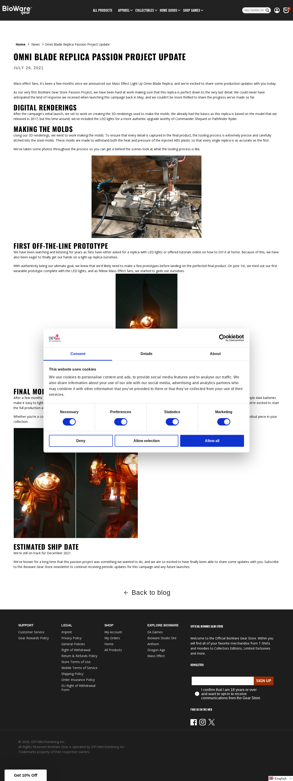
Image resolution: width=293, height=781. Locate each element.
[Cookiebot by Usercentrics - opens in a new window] (224, 338)
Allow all (212, 440)
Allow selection (146, 440)
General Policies (73, 644)
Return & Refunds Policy (79, 656)
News (35, 44)
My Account (113, 632)
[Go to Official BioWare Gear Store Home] (34, 10)
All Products (113, 650)
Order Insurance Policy (78, 679)
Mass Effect (156, 656)
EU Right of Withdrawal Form (78, 687)
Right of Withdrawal (75, 650)
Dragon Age (156, 650)
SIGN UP (263, 681)
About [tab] (215, 354)
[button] (124, 10)
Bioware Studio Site (161, 638)
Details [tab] (146, 354)
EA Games (155, 632)
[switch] (120, 421)
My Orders (112, 638)
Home (20, 44)
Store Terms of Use (76, 662)
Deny (80, 440)
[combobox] (253, 10)
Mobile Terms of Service (79, 668)
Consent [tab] (78, 354)
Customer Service (31, 632)
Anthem (153, 644)
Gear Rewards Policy (33, 638)
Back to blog (151, 592)
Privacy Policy (71, 638)
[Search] (267, 10)
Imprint (66, 632)
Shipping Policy (72, 674)
